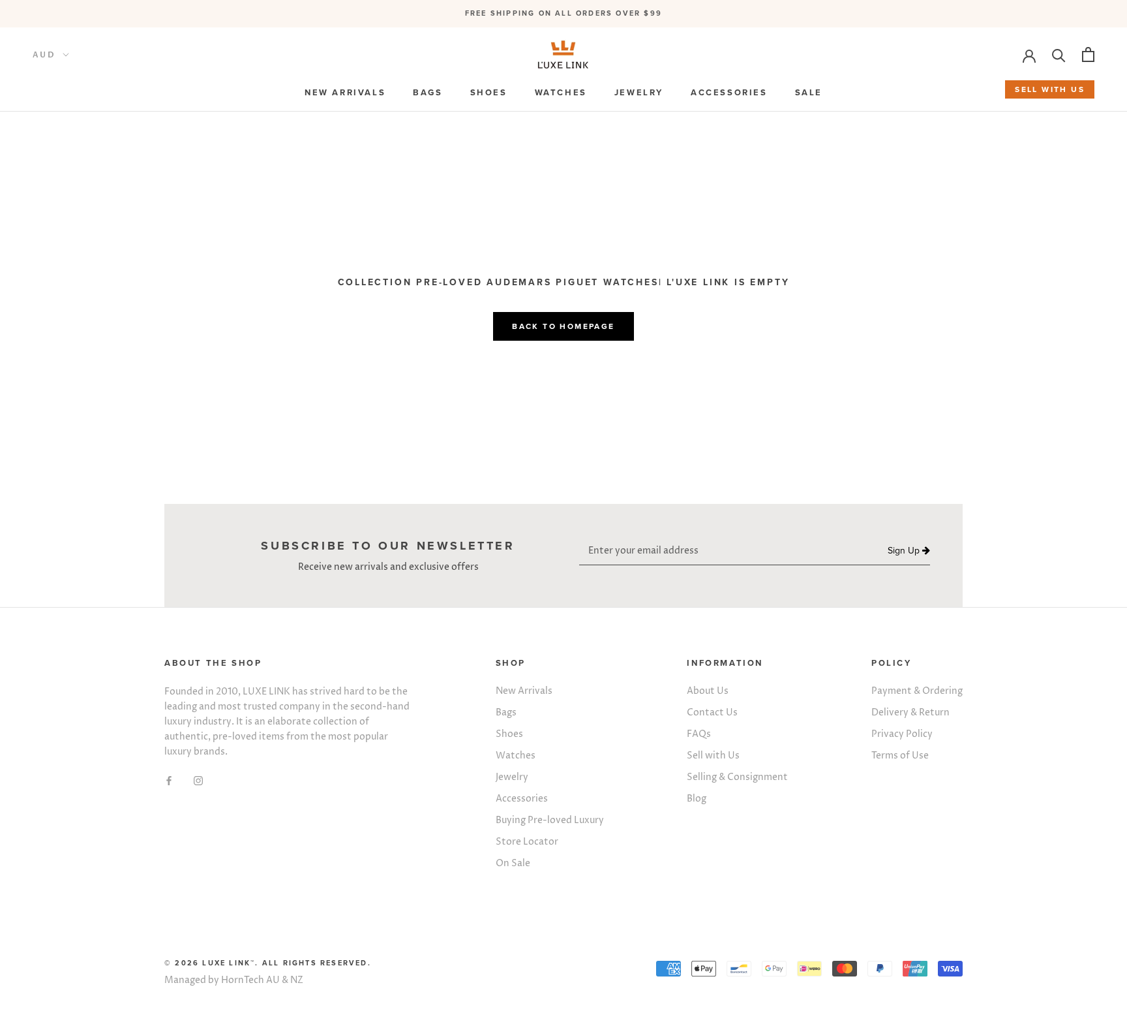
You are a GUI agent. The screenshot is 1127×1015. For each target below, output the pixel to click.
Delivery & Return (910, 712)
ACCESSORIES (729, 92)
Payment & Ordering (917, 691)
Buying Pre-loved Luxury (550, 820)
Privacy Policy (902, 734)
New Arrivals (524, 691)
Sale (808, 92)
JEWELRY (638, 92)
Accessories (522, 798)
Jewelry (512, 777)
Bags (506, 712)
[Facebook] (168, 779)
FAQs (699, 734)
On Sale (513, 863)
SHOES (488, 92)
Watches (515, 755)
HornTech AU (250, 980)
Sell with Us (713, 755)
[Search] (1059, 54)
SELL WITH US (1050, 89)
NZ (296, 980)
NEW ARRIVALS (345, 92)
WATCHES (561, 92)
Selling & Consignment (737, 777)
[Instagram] (198, 779)
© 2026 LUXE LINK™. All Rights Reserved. (267, 963)
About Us (708, 691)
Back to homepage (563, 326)
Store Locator (527, 841)
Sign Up (905, 551)
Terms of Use (900, 755)
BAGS (427, 92)
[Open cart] (1088, 54)
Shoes (509, 734)
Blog (696, 798)
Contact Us (712, 712)
